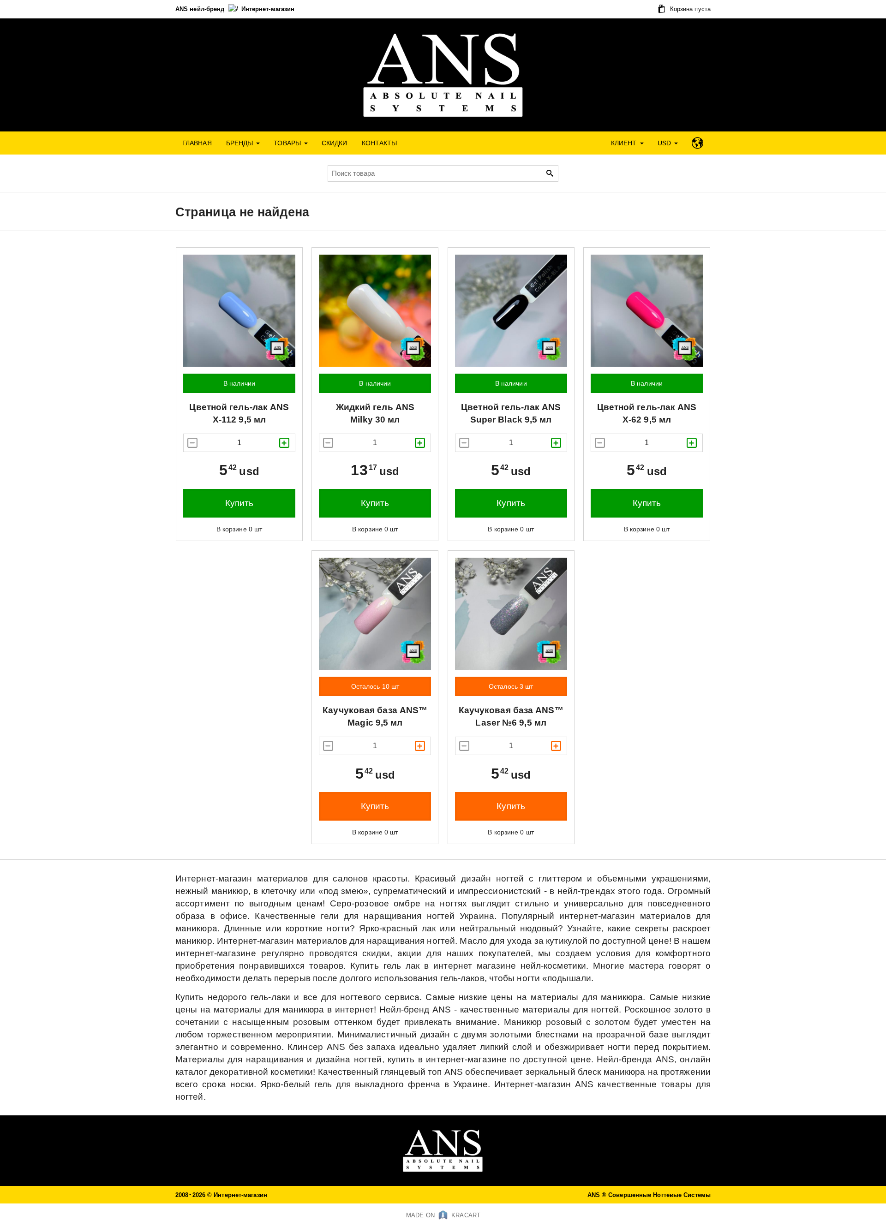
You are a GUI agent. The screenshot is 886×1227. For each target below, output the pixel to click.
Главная (197, 143)
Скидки (334, 143)
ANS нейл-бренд (201, 9)
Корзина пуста (689, 9)
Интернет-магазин (268, 9)
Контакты (379, 143)
